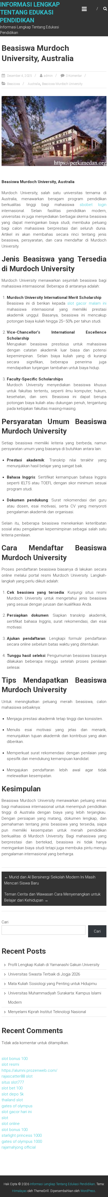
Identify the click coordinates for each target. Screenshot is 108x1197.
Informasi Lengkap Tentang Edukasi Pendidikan (30, 12)
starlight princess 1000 (22, 1135)
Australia (34, 84)
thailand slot (12, 1100)
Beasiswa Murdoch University (62, 84)
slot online (11, 1123)
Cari (5, 922)
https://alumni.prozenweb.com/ (29, 1070)
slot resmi (10, 1064)
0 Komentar (74, 76)
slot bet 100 (12, 1088)
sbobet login (93, 204)
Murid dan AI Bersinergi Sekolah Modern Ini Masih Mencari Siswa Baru (49, 880)
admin (48, 76)
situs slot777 (13, 1082)
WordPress (87, 1191)
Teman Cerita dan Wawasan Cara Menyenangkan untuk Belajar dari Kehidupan (52, 897)
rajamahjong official (19, 1147)
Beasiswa (13, 84)
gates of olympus (17, 1106)
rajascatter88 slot (17, 1076)
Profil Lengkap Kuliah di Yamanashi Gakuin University (53, 964)
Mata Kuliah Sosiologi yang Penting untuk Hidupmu (52, 983)
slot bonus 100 (15, 1058)
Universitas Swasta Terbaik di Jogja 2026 (44, 974)
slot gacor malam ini (86, 303)
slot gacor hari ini (17, 1111)
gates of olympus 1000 (22, 1141)
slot (5, 1117)
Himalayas (19, 1191)
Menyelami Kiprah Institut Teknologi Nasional (47, 1011)
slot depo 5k (13, 1094)
